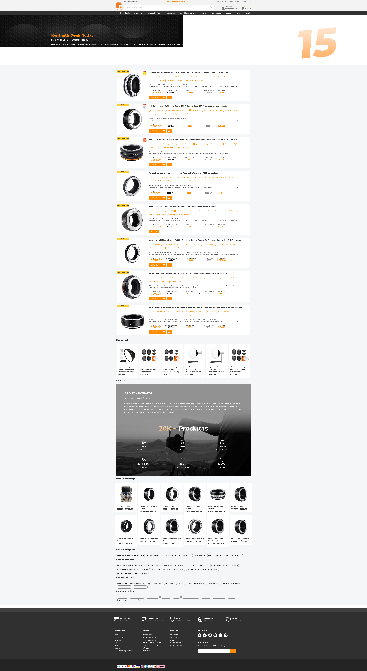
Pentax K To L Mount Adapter (215, 507)
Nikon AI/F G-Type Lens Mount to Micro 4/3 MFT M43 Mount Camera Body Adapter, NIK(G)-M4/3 (189, 273)
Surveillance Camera (188, 13)
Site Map (118, 640)
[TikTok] (220, 635)
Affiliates (146, 648)
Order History (174, 637)
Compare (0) (234, 1)
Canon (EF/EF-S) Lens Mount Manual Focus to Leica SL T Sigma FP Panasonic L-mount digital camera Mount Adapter (194, 307)
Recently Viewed (222, 1)
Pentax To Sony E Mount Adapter (148, 507)
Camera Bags (169, 13)
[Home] (119, 6)
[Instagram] (205, 635)
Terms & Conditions (149, 637)
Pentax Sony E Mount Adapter (192, 507)
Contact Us (119, 637)
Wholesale (146, 651)
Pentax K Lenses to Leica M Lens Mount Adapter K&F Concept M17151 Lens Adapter (184, 173)
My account (174, 634)
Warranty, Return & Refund (152, 642)
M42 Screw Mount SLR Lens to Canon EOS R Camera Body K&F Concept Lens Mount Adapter (188, 106)
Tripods (127, 13)
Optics (228, 13)
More (238, 13)
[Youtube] (215, 635)
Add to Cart (155, 97)
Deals (248, 13)
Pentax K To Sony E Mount (149, 538)
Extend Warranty (175, 642)
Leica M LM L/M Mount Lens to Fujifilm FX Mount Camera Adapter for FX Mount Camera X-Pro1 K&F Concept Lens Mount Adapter (195, 240)
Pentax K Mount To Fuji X (240, 538)
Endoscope (216, 13)
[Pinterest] (226, 635)
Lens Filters (138, 13)
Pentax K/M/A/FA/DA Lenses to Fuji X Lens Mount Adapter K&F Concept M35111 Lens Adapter (188, 72)
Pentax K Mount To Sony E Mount (171, 540)
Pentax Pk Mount (237, 506)
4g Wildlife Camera (123, 506)
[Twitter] (210, 635)
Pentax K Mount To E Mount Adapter (215, 540)
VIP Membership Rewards (123, 651)
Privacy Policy (147, 634)
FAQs (172, 640)
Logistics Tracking (176, 645)
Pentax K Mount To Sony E (194, 538)
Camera (204, 13)
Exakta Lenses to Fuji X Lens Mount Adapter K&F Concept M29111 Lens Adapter (182, 206)
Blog (116, 642)
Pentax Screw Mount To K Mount (126, 540)
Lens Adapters (154, 13)
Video (117, 645)
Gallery (117, 648)
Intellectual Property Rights (152, 645)
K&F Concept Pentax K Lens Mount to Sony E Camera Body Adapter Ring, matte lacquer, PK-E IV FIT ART (193, 139)
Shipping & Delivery (149, 640)
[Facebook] (199, 635)
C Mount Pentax (168, 506)
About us (118, 634)
